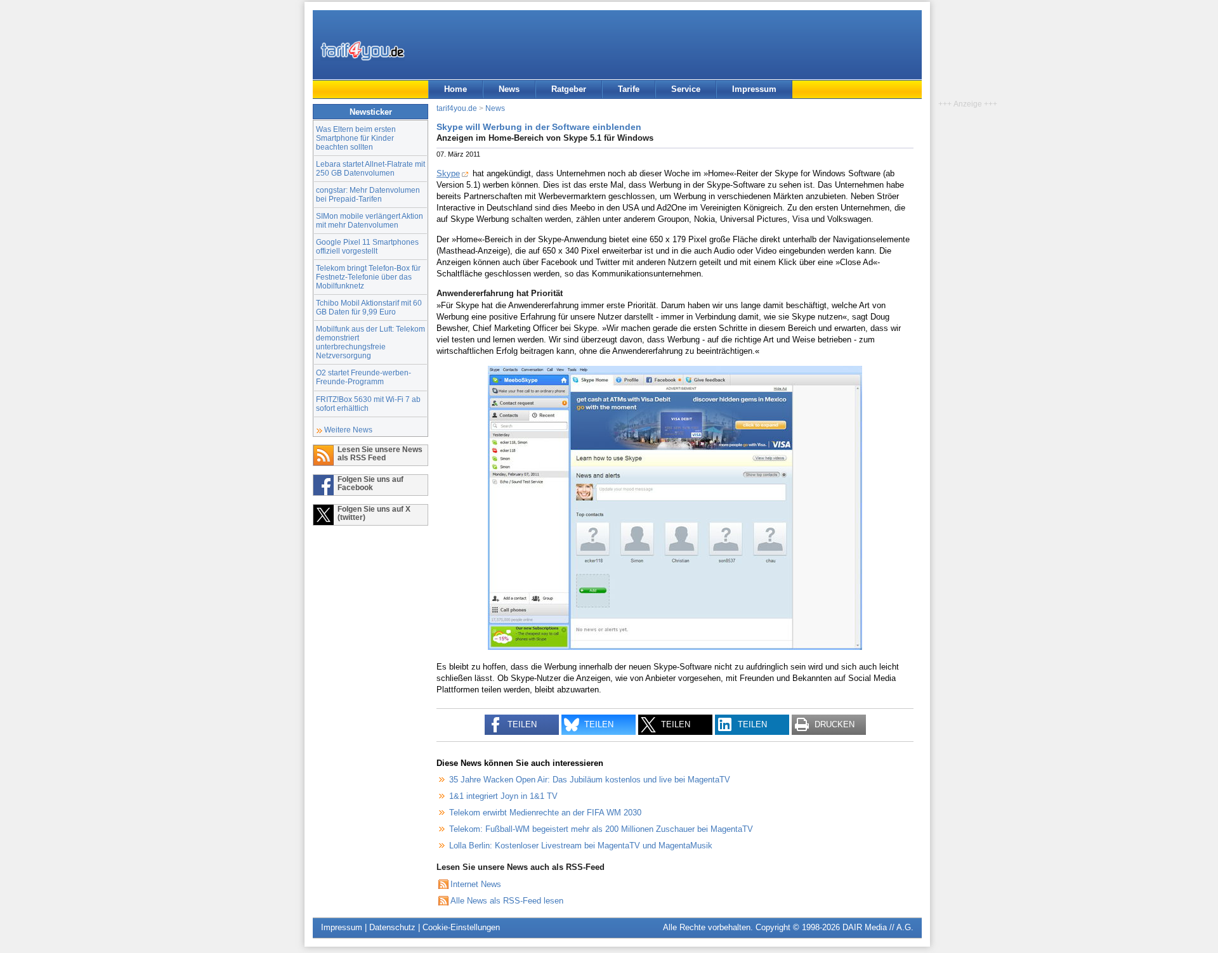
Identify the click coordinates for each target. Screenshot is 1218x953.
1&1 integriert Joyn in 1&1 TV (503, 796)
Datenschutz (392, 927)
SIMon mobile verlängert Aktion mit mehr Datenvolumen (369, 220)
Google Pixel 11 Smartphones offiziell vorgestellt (367, 246)
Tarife (628, 89)
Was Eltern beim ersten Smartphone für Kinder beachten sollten (356, 138)
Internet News (475, 884)
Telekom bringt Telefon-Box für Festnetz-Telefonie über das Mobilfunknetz (368, 277)
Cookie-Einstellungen (461, 927)
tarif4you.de (456, 108)
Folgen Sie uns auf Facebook (370, 483)
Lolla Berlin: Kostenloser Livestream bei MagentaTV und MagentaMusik (580, 845)
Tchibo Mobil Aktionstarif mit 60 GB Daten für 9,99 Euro (369, 307)
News (509, 89)
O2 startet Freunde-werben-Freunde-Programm (363, 377)
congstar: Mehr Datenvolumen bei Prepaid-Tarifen (368, 194)
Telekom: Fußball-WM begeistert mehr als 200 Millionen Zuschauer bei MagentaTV (601, 829)
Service (685, 89)
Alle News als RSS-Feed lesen (506, 900)
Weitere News (348, 429)
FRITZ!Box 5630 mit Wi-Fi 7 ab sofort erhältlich (368, 403)
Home (455, 89)
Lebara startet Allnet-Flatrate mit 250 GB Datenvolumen (370, 168)
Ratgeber (568, 89)
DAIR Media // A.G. (878, 927)
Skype (448, 173)
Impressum (754, 89)
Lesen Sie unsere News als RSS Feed (379, 453)
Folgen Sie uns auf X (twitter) (373, 513)
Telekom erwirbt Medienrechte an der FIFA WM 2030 (545, 812)
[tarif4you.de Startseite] (362, 51)
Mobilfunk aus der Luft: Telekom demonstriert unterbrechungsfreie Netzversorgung (370, 342)
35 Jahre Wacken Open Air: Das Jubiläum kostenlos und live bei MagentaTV (589, 779)
